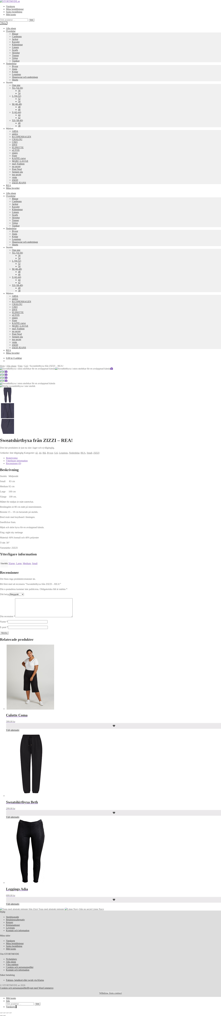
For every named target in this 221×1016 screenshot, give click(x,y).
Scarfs (15, 50)
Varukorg (10, 6)
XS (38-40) (17, 120)
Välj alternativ (12, 730)
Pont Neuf (17, 169)
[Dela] (7, 1012)
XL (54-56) (17, 88)
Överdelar (10, 31)
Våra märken (12, 964)
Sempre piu (17, 172)
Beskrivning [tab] (12, 458)
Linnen (15, 47)
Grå (26, 366)
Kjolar (15, 71)
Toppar (15, 55)
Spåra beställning (14, 12)
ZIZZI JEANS (19, 182)
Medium (27, 563)
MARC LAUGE (20, 161)
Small (89, 453)
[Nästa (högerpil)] (4, 1015)
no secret (16, 166)
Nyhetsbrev (11, 959)
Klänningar (17, 44)
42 (19, 117)
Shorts (15, 80)
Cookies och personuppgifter (19, 967)
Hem (2, 366)
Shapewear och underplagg (25, 77)
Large (19, 563)
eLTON (16, 150)
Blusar (15, 33)
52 (19, 98)
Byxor (15, 66)
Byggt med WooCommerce (40, 988)
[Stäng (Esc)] (10, 1012)
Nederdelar (11, 63)
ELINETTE (18, 147)
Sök (31, 20)
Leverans (10, 927)
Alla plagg (11, 28)
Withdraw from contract (110, 993)
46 (19, 109)
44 (19, 115)
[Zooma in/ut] (1, 1012)
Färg (20, 366)
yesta (14, 177)
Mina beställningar (15, 9)
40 (19, 123)
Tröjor (15, 58)
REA (8, 185)
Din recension (7, 616)
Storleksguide (12, 917)
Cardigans (17, 36)
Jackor (15, 39)
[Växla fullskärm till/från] (4, 1012)
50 (19, 101)
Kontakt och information (17, 930)
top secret (16, 174)
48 (19, 107)
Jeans (14, 69)
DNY (14, 145)
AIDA (15, 131)
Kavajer (16, 42)
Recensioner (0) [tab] (13, 463)
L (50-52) (16, 96)
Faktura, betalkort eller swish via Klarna (25, 980)
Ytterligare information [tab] (17, 460)
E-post (4, 627)
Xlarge (11, 563)
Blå (44, 453)
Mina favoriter (13, 188)
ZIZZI (15, 180)
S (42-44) (16, 112)
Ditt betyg (4, 594)
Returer (9, 922)
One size (16, 85)
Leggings (16, 74)
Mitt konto (11, 14)
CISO (15, 142)
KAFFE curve (19, 158)
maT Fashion (18, 163)
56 (19, 90)
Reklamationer (13, 925)
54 (19, 93)
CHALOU (17, 139)
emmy (15, 153)
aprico (15, 134)
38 (19, 126)
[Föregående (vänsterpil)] (1, 1015)
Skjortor (16, 52)
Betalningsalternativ (15, 919)
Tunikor (16, 61)
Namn (4, 621)
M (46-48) (17, 104)
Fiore (14, 155)
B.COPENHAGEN (21, 136)
